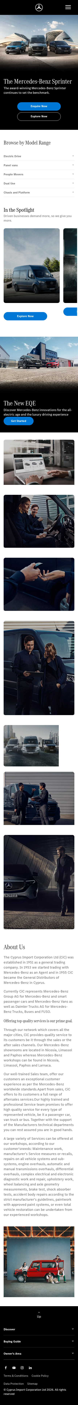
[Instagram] (22, 1367)
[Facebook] (6, 1367)
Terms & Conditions (16, 1376)
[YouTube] (14, 1367)
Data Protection (14, 1384)
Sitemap (32, 1384)
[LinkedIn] (30, 1367)
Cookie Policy (40, 1376)
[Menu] (68, 7)
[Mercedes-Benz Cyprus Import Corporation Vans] (39, 7)
